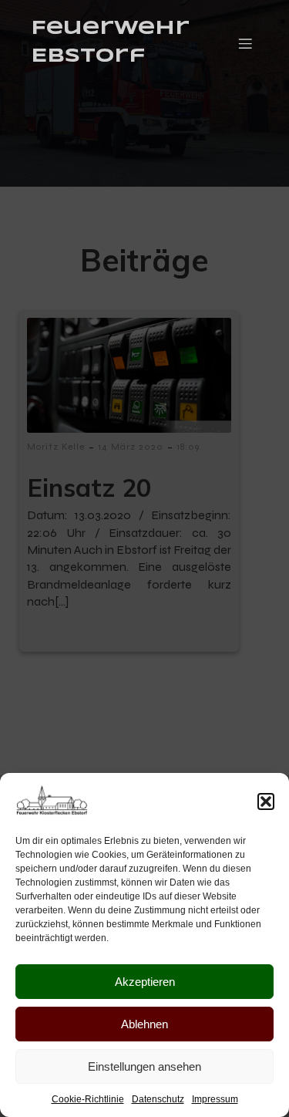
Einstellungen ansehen (144, 1066)
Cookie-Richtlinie (88, 1099)
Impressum (215, 1099)
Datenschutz (158, 1099)
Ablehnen (144, 1024)
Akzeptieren (145, 981)
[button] (266, 801)
